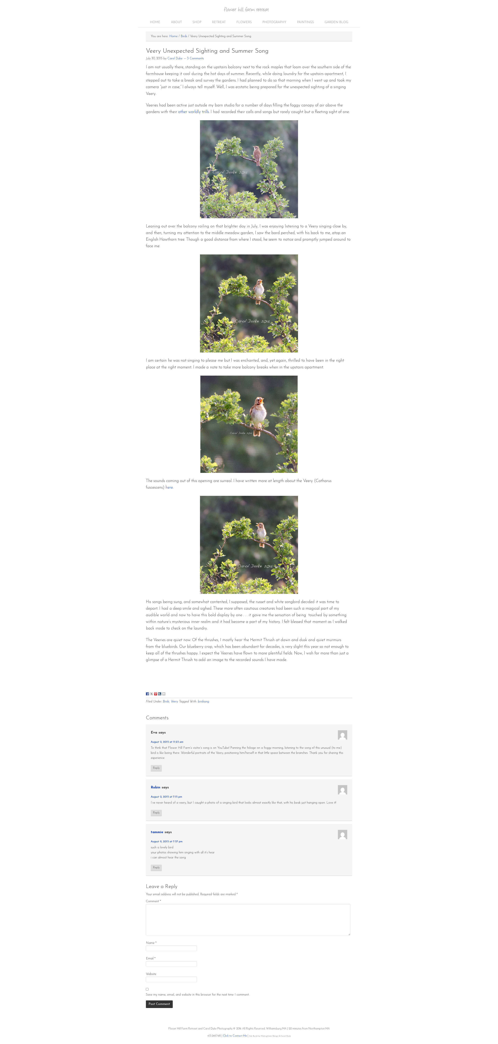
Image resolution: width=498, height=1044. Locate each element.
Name (151, 943)
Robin (155, 787)
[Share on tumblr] (159, 693)
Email (150, 958)
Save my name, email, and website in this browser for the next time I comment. (197, 994)
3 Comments (195, 58)
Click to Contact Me (235, 1035)
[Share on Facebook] (147, 693)
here (169, 488)
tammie (157, 832)
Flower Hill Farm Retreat (249, 12)
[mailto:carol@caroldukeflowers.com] (163, 693)
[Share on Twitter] (151, 693)
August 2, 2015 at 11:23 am (167, 742)
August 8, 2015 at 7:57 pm (166, 841)
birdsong (203, 701)
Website (151, 974)
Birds (166, 701)
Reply (156, 768)
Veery (174, 701)
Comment (153, 901)
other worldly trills (193, 112)
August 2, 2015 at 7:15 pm (166, 796)
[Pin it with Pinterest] (155, 693)
